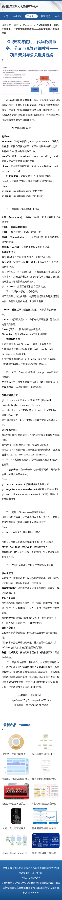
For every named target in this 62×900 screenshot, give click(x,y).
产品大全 (31, 16)
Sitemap (35, 892)
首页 (5, 16)
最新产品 (10, 725)
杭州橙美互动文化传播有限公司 (20, 6)
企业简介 (17, 16)
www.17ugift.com (30, 882)
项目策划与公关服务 (49, 882)
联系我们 (45, 16)
